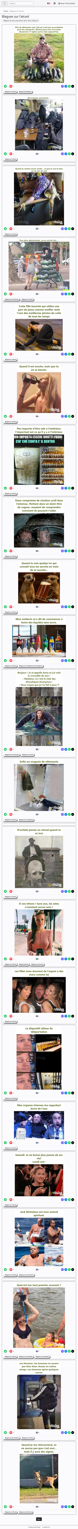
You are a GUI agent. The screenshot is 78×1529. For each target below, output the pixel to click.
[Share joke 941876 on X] (72, 1093)
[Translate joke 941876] (38, 1093)
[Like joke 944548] (5, 749)
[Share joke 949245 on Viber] (62, 550)
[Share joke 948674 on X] (72, 606)
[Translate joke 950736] (38, 416)
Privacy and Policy (34, 1527)
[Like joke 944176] (5, 959)
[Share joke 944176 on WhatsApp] (69, 959)
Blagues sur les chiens (25, 1512)
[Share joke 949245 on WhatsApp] (69, 550)
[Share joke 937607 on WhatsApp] (69, 1432)
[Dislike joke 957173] (10, 228)
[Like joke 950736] (5, 416)
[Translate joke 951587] (38, 354)
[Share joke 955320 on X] (72, 294)
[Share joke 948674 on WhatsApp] (69, 606)
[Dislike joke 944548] (10, 749)
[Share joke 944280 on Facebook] (65, 891)
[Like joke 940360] (5, 1269)
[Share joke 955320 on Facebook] (65, 294)
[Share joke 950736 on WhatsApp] (69, 416)
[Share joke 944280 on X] (72, 891)
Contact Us (46, 1527)
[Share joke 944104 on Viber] (62, 1016)
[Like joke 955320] (5, 294)
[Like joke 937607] (5, 1432)
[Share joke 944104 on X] (72, 1016)
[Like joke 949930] (5, 488)
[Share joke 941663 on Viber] (62, 1142)
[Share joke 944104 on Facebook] (65, 1016)
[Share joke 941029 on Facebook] (65, 1199)
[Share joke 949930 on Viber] (62, 488)
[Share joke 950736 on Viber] (62, 416)
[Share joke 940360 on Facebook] (65, 1269)
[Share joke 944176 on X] (72, 959)
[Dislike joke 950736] (10, 416)
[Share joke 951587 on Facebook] (65, 354)
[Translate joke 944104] (38, 1016)
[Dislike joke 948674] (10, 606)
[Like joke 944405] (5, 814)
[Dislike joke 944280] (10, 891)
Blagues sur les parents (42, 1356)
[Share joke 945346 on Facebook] (65, 660)
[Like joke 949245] (5, 550)
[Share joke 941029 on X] (72, 1199)
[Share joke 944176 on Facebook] (65, 959)
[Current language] (49, 3)
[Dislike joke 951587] (10, 354)
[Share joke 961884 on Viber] (62, 86)
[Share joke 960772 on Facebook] (65, 153)
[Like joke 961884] (5, 86)
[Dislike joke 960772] (10, 153)
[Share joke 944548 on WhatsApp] (69, 749)
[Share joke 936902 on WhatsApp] (69, 1506)
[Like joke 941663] (5, 1142)
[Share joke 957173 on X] (72, 228)
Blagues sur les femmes (12, 299)
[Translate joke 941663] (38, 1142)
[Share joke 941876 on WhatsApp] (69, 1093)
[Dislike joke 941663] (10, 1142)
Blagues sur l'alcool (10, 91)
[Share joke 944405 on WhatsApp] (69, 814)
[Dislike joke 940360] (10, 1269)
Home (6, 11)
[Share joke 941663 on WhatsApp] (69, 1142)
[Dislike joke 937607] (10, 1432)
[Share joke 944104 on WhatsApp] (69, 1016)
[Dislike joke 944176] (10, 959)
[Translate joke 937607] (38, 1432)
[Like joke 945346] (5, 660)
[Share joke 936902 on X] (72, 1506)
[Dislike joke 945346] (10, 660)
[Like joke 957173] (5, 228)
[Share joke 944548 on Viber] (62, 749)
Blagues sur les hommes (12, 1438)
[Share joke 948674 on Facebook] (65, 606)
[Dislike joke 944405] (10, 814)
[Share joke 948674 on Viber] (62, 606)
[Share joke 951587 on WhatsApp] (69, 354)
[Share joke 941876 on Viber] (62, 1093)
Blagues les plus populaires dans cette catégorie (21, 21)
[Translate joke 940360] (38, 1269)
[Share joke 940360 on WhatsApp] (69, 1269)
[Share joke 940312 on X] (72, 1351)
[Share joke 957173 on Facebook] (65, 228)
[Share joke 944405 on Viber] (62, 814)
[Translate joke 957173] (38, 228)
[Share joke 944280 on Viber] (62, 891)
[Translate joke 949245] (38, 550)
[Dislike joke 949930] (10, 488)
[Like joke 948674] (5, 606)
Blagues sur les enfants (25, 1356)
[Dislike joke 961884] (10, 86)
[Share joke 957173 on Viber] (62, 228)
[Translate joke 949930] (38, 488)
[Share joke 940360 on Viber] (62, 1269)
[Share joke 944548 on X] (72, 749)
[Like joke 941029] (5, 1199)
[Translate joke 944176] (38, 959)
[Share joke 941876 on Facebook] (65, 1093)
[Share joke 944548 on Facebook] (65, 749)
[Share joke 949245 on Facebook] (65, 550)
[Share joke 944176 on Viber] (62, 959)
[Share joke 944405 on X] (72, 814)
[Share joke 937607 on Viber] (62, 1432)
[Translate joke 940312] (38, 1351)
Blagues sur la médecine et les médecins (30, 666)
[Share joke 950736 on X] (72, 416)
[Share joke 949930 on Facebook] (65, 488)
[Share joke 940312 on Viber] (62, 1351)
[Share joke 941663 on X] (72, 1142)
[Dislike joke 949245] (10, 550)
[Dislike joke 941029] (10, 1199)
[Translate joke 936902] (38, 1506)
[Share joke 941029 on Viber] (62, 1199)
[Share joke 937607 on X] (72, 1432)
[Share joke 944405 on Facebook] (65, 814)
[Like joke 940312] (5, 1351)
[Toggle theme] (54, 3)
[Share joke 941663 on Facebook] (65, 1142)
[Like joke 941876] (5, 1093)
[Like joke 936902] (5, 1506)
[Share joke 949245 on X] (72, 550)
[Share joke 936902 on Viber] (62, 1506)
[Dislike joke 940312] (10, 1351)
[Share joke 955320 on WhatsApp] (69, 294)
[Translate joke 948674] (38, 606)
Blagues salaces (23, 964)
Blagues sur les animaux (12, 754)
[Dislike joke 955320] (10, 294)
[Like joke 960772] (5, 153)
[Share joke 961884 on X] (72, 86)
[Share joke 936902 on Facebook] (65, 1506)
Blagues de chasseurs (25, 91)
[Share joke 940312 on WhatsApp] (69, 1351)
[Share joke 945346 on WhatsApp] (69, 660)
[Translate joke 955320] (38, 294)
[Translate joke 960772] (38, 153)
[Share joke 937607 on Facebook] (65, 1432)
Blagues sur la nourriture (26, 1275)
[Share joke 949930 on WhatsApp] (69, 488)
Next (39, 1519)
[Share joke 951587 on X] (72, 354)
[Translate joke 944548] (38, 749)
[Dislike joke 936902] (10, 1506)
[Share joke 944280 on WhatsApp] (69, 891)
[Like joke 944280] (5, 891)
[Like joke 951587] (5, 354)
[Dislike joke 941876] (10, 1093)
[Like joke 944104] (5, 1016)
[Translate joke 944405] (38, 814)
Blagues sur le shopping (26, 820)
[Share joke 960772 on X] (72, 153)
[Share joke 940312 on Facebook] (65, 1351)
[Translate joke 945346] (38, 660)
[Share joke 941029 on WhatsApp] (69, 1199)
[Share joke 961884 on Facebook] (65, 86)
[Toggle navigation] (4, 3)
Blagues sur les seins (37, 964)
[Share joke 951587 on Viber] (62, 354)
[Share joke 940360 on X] (72, 1269)
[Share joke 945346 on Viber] (62, 660)
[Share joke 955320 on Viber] (62, 294)
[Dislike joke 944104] (10, 1016)
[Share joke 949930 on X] (72, 488)
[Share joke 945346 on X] (72, 660)
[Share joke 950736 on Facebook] (65, 416)
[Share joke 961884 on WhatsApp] (69, 86)
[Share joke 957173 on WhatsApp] (69, 228)
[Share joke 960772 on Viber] (62, 153)
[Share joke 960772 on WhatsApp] (69, 153)
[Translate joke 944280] (38, 891)
